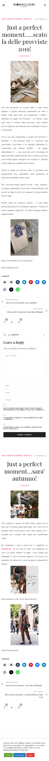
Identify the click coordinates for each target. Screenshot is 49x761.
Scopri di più (19, 755)
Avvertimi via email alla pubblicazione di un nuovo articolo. (22, 427)
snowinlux (25, 56)
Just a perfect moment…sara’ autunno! (24, 471)
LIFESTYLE (27, 19)
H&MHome (7, 549)
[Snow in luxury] (24, 5)
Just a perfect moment (12, 19)
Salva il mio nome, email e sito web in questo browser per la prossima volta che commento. (23, 409)
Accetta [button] (8, 755)
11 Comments (13, 335)
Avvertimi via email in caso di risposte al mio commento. (23, 418)
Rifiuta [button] (30, 755)
